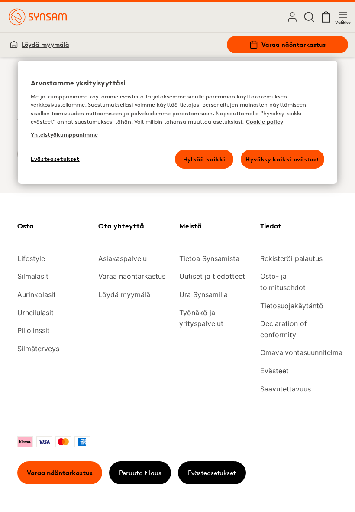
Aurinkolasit (36, 294)
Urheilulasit (35, 312)
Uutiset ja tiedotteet (212, 276)
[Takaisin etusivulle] (38, 17)
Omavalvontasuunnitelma (295, 352)
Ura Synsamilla (203, 294)
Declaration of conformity (283, 329)
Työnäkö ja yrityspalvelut (201, 318)
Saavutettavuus (285, 389)
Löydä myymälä (45, 44)
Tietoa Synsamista (209, 258)
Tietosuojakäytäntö (291, 305)
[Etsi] (309, 17)
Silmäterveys (38, 348)
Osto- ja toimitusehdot (283, 282)
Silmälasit (32, 276)
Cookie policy (264, 121)
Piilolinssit (33, 330)
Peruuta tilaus (140, 473)
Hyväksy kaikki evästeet (282, 159)
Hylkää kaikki (204, 159)
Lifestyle (31, 258)
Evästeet (274, 370)
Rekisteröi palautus (291, 258)
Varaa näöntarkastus (293, 44)
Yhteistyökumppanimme (64, 134)
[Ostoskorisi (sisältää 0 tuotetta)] (326, 17)
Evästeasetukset (212, 473)
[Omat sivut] (292, 17)
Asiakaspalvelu (122, 258)
